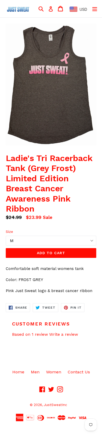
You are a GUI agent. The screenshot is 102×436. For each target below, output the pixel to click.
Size (9, 231)
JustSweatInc (55, 405)
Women (53, 371)
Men (35, 371)
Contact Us (79, 371)
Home (18, 371)
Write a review (63, 334)
